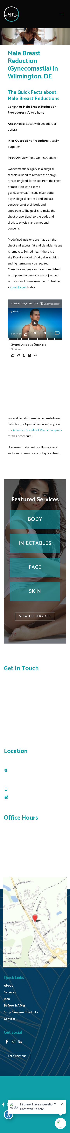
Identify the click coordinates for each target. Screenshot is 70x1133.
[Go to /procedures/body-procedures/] (35, 519)
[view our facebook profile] (7, 1042)
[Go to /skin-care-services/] (35, 591)
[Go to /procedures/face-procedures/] (35, 567)
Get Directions (20, 798)
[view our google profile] (20, 1042)
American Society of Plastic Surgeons (37, 430)
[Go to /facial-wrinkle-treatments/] (35, 543)
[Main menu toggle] (61, 14)
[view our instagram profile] (13, 1042)
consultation (18, 287)
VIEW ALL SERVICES (35, 616)
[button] (35, 616)
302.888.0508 (21, 789)
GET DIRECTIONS (17, 1056)
